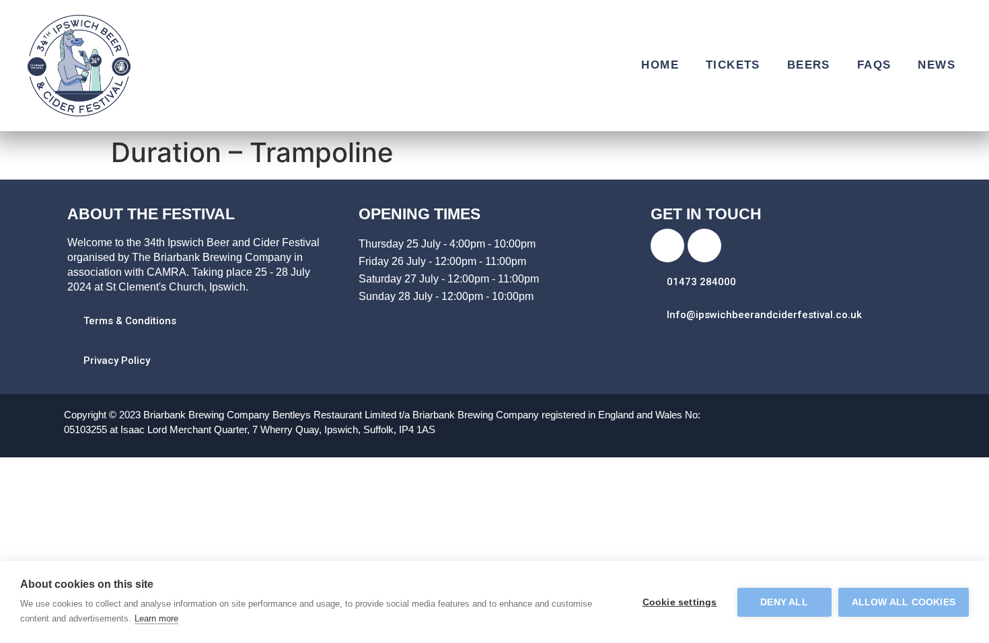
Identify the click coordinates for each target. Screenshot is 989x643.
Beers (808, 65)
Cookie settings (680, 602)
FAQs (874, 65)
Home (660, 65)
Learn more (156, 618)
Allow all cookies (903, 602)
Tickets (733, 65)
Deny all (784, 602)
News (936, 65)
